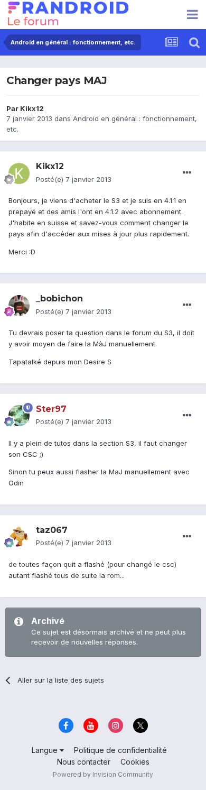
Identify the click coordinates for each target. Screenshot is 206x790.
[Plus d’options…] (187, 173)
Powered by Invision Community (103, 774)
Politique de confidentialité (120, 750)
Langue (46, 750)
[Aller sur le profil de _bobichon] (19, 305)
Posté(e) (73, 179)
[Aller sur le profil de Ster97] (19, 415)
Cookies (134, 761)
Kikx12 (32, 108)
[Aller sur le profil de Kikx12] (19, 173)
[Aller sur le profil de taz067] (19, 536)
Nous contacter (83, 761)
